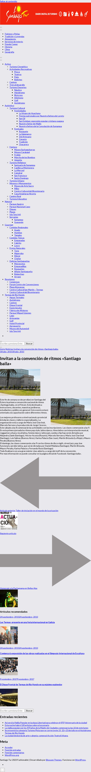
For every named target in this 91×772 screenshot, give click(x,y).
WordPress (80, 760)
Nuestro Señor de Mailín (30, 123)
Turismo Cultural (17, 108)
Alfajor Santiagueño (23, 271)
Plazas (12, 212)
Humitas (18, 232)
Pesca (17, 71)
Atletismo (18, 97)
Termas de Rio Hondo (15, 295)
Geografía (9, 52)
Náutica (18, 90)
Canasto (23, 139)
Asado (17, 230)
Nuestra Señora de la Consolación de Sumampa (40, 126)
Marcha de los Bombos (24, 157)
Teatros (17, 74)
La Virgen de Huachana (29, 113)
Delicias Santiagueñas (19, 261)
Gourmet (9, 225)
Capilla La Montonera (24, 167)
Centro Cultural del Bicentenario (29, 191)
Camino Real (15, 196)
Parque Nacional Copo (19, 206)
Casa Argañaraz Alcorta (25, 193)
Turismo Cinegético (18, 66)
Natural (8, 201)
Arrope (17, 276)
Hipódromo (19, 92)
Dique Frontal (15, 305)
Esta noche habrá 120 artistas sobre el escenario (27, 725)
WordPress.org (12, 755)
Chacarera (24, 144)
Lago (11, 315)
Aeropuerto (14, 326)
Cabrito (17, 243)
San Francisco (20, 175)
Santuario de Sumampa (24, 165)
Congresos (14, 282)
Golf (16, 100)
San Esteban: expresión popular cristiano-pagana (41, 121)
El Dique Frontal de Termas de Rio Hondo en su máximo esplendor (31, 684)
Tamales (18, 235)
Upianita (18, 160)
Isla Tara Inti (15, 214)
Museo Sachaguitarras (24, 149)
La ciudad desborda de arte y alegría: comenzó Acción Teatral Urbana (36, 735)
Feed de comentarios (14, 752)
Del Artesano (25, 136)
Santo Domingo (21, 178)
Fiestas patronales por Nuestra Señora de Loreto (41, 116)
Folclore (13, 147)
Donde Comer (11, 44)
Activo (8, 64)
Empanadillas (20, 266)
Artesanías (14, 318)
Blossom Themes (54, 760)
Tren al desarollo (17, 84)
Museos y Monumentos (20, 183)
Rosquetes (19, 269)
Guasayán (18, 222)
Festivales (19, 129)
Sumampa (18, 219)
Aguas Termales (16, 297)
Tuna (16, 250)
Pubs (16, 77)
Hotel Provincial (16, 323)
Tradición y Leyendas (14, 36)
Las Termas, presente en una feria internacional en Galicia (27, 622)
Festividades (20, 110)
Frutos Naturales (17, 248)
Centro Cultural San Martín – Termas (26, 289)
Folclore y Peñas (12, 34)
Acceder (9, 747)
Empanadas (19, 240)
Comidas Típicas (16, 237)
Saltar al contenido (8, 1)
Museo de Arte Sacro (24, 186)
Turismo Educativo (18, 199)
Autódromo (19, 103)
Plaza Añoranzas (17, 287)
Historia (8, 47)
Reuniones (10, 279)
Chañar (17, 258)
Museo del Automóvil (19, 328)
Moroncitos (19, 263)
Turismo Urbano (16, 180)
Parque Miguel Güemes (20, 313)
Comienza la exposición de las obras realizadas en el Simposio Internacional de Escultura (42, 653)
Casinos (13, 82)
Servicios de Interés (14, 41)
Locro (17, 245)
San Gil (22, 118)
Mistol (17, 256)
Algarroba (18, 253)
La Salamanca (25, 134)
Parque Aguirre (16, 204)
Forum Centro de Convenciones (24, 284)
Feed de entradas (13, 750)
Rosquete (23, 131)
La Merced (19, 170)
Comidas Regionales (18, 227)
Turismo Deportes (17, 87)
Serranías (13, 217)
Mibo (16, 188)
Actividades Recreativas (20, 69)
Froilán (17, 154)
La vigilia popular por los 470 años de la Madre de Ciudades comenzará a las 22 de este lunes (46, 727)
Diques (12, 209)
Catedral (18, 173)
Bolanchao (19, 274)
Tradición (23, 142)
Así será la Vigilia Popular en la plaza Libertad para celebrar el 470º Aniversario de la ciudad (46, 722)
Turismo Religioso (17, 162)
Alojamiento (10, 39)
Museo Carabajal (22, 152)
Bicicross (18, 95)
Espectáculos (15, 307)
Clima (7, 49)
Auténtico (9, 105)
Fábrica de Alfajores (18, 310)
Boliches (18, 79)
